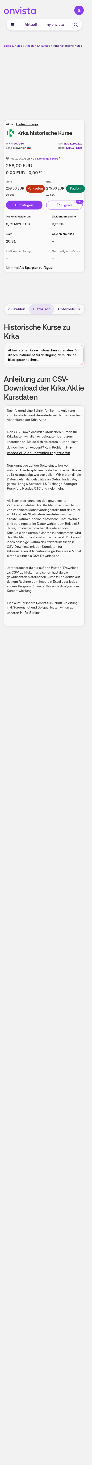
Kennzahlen (15, 309)
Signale (67, 205)
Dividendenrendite (64, 216)
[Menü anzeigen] (12, 24)
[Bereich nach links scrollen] (9, 309)
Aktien (29, 46)
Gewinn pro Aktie (63, 234)
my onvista (55, 24)
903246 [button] (18, 143)
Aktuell (31, 24)
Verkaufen (35, 188)
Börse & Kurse (13, 46)
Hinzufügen (24, 205)
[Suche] (75, 24)
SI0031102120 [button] (73, 143)
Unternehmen (70, 309)
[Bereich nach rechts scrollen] (79, 309)
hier (62, 441)
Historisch (41, 309)
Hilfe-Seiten (30, 612)
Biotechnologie (27, 124)
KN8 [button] (79, 148)
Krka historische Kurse (67, 46)
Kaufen (75, 188)
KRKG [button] (70, 148)
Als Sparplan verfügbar (36, 268)
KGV (9, 234)
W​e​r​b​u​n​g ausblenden (61, 81)
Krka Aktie (43, 46)
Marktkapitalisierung (19, 216)
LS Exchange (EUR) (45, 158)
